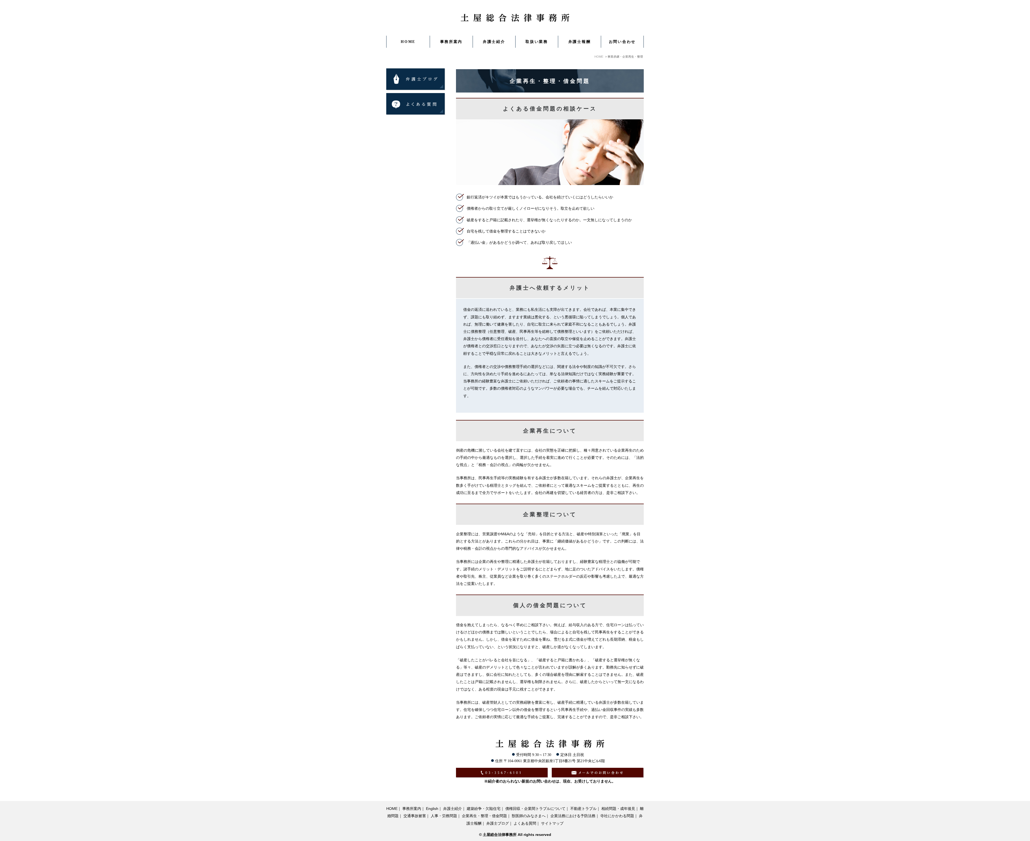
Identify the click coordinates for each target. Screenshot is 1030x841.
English (432, 809)
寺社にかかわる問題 (617, 816)
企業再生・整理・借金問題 (484, 816)
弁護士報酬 (579, 42)
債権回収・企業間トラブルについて (535, 809)
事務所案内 (411, 809)
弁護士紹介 (494, 42)
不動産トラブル (583, 809)
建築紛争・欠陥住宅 (484, 809)
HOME (408, 42)
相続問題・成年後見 (618, 809)
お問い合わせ (622, 42)
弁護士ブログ (497, 823)
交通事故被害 (414, 816)
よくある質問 (525, 823)
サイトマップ (552, 823)
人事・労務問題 (444, 816)
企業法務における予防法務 (572, 816)
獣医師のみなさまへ (529, 816)
